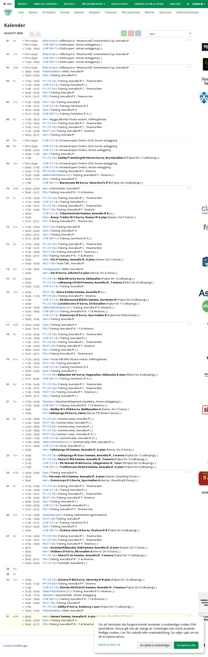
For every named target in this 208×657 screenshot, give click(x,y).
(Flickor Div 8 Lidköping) (104, 282)
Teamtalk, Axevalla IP (73, 505)
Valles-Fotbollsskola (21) (56, 175)
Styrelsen (48, 401)
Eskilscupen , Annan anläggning (79, 44)
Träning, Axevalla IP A (64, 75)
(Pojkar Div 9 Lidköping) (102, 299)
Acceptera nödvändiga (154, 645)
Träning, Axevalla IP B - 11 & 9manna (71, 192)
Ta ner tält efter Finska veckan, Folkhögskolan (79, 359)
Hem (8, 3)
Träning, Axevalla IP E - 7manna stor (71, 96)
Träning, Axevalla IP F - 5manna (75, 131)
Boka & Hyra (119, 3)
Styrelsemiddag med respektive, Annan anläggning (87, 401)
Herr (45, 92)
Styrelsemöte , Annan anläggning (75, 595)
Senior (22, 3)
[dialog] (149, 634)
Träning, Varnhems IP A (74, 106)
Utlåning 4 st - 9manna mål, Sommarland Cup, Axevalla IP (94, 40)
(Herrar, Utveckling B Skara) (92, 480)
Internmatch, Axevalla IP (65, 188)
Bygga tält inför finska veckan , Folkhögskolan (78, 119)
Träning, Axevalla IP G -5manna (92, 307)
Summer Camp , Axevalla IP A (74, 434)
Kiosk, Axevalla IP (70, 446)
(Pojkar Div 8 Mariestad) (98, 315)
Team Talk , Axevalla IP (70, 263)
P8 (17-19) (48, 131)
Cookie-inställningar (15, 645)
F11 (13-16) (49, 88)
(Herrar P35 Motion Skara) (83, 413)
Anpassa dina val (109, 644)
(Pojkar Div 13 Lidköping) (94, 278)
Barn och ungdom (45, 3)
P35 (45, 96)
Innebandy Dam (52, 515)
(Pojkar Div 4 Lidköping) (99, 182)
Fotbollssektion (52, 71)
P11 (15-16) (49, 81)
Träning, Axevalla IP (72, 85)
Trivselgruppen (52, 269)
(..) (100, 44)
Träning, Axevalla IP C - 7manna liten (80, 81)
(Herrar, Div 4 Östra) (82, 273)
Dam (45, 75)
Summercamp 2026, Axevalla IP (92, 442)
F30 (45, 192)
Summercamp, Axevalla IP (72, 422)
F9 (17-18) (48, 102)
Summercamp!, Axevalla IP (74, 419)
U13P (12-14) (50, 85)
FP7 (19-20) (49, 171)
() (85, 213)
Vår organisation (92, 3)
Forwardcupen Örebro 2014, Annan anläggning (88, 140)
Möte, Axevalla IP (73, 71)
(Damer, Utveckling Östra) (92, 476)
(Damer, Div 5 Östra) (91, 217)
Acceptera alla (186, 645)
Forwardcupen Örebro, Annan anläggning (85, 150)
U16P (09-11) (50, 44)
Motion (68, 3)
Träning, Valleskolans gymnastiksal (85, 515)
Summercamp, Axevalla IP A (77, 438)
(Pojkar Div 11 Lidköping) (107, 157)
